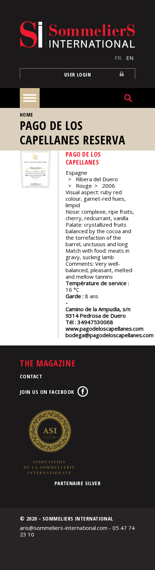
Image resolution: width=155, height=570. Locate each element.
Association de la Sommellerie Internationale (49, 442)
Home (26, 114)
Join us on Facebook (47, 391)
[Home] (77, 34)
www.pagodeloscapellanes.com (104, 328)
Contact (31, 376)
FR (118, 57)
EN (129, 57)
